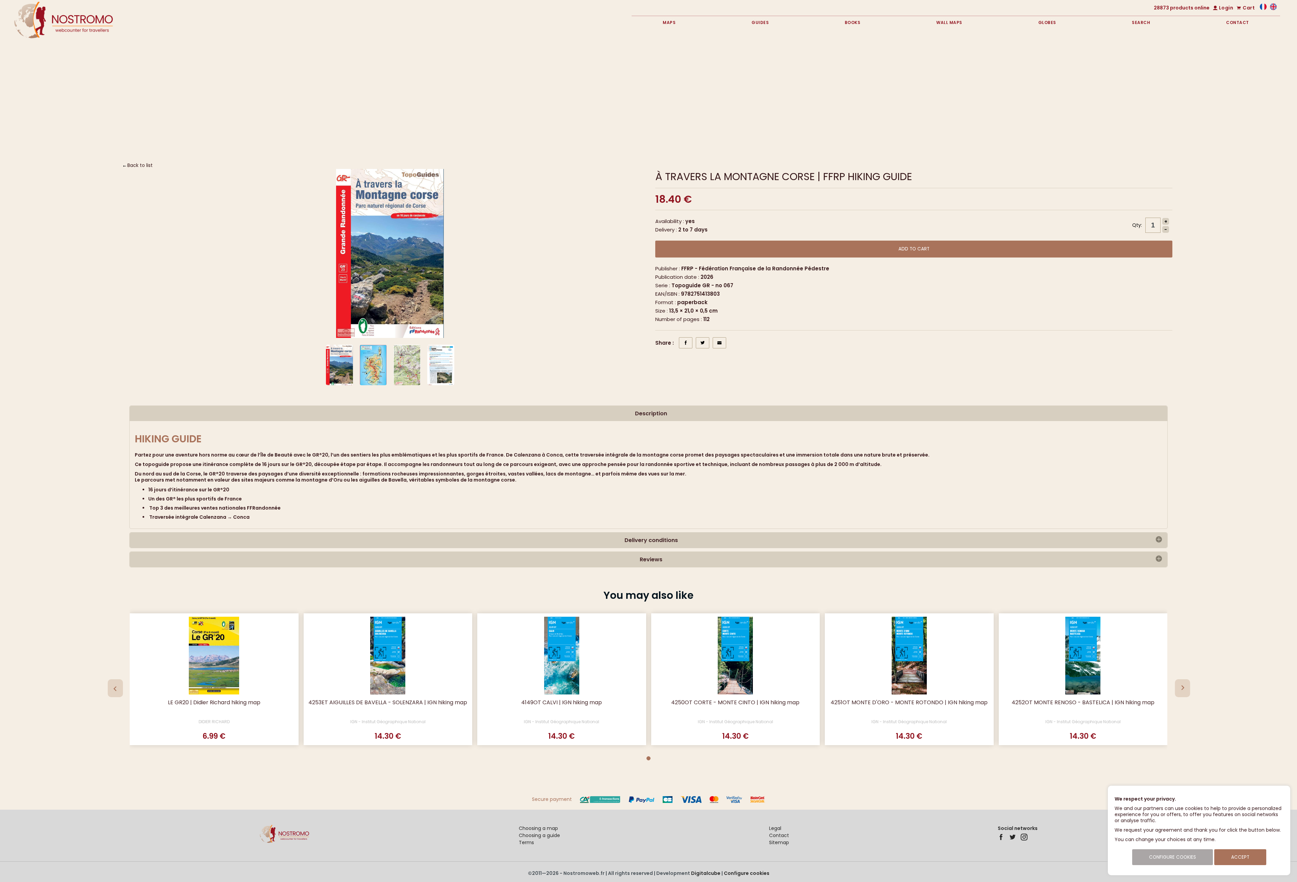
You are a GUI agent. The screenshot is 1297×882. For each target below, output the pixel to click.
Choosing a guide (539, 835)
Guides (760, 22)
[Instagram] (1024, 837)
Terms (526, 842)
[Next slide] (1182, 688)
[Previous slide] (115, 688)
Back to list (140, 165)
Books (853, 22)
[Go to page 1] (648, 758)
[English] (1273, 8)
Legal (775, 828)
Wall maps (949, 22)
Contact (1237, 22)
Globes (1047, 22)
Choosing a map (538, 828)
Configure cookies (746, 873)
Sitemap (779, 842)
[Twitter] (1012, 837)
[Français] (1263, 8)
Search (1141, 22)
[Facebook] (1001, 837)
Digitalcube (705, 873)
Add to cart (914, 249)
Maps (669, 22)
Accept (1240, 857)
